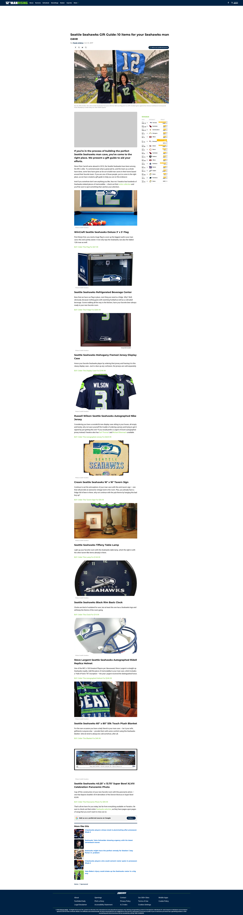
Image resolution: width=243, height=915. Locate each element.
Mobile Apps (163, 898)
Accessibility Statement (103, 905)
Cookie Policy (164, 901)
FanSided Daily (80, 901)
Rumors (38, 3)
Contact (123, 898)
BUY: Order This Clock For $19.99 (86, 615)
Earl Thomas (104, 432)
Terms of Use (143, 901)
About (76, 898)
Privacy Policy (125, 901)
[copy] (86, 47)
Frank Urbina (78, 43)
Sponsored (84, 884)
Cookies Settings (144, 905)
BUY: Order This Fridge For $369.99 (87, 310)
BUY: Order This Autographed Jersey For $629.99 (92, 437)
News (31, 3)
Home (76, 884)
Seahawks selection (103, 809)
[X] (232, 2)
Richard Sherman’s (120, 432)
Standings (54, 3)
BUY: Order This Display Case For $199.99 (90, 371)
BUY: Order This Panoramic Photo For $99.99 (91, 802)
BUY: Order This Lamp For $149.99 (87, 557)
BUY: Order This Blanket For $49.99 (87, 738)
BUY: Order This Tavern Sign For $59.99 (89, 500)
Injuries (69, 3)
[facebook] (228, 2)
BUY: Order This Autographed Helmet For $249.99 (93, 678)
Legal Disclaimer (80, 905)
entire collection (125, 184)
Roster (62, 3)
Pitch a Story (99, 901)
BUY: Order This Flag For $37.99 (86, 247)
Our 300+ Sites (143, 898)
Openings (98, 898)
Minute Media (64, 909)
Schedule (46, 3)
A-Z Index (123, 905)
